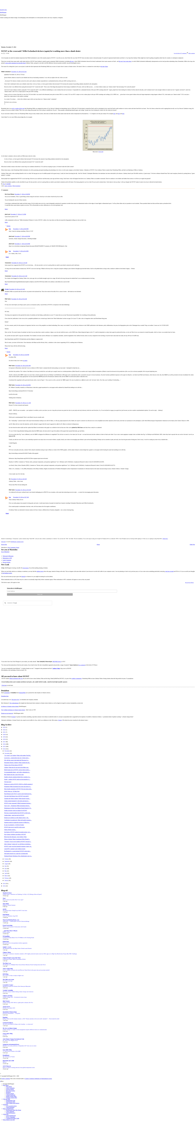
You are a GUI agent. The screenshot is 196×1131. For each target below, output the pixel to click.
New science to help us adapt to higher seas (13, 975)
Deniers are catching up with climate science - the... (16, 817)
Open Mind (6, 903)
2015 (4, 746)
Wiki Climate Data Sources (12, 1103)
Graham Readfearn (8, 1022)
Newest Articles (6, 562)
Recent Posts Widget (189, 582)
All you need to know (11, 1106)
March (6, 875)
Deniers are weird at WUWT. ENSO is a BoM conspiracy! (18, 784)
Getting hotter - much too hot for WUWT (14, 815)
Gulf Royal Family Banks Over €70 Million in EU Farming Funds (18, 937)
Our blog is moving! (7, 981)
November (7, 753)
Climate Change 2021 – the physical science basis (15, 997)
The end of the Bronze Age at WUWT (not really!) (16, 796)
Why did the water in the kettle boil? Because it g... (16, 760)
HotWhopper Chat (10, 1100)
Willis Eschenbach (16, 185)
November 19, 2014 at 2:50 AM (23, 490)
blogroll (23, 576)
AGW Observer (7, 1066)
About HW (5, 1114)
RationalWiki (22, 692)
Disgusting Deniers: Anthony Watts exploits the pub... (17, 762)
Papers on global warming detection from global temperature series (19, 1067)
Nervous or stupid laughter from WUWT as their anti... (17, 813)
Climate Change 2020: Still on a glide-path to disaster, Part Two (18, 1002)
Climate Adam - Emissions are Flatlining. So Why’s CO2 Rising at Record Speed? (22, 894)
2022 (4, 729)
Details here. (165, 538)
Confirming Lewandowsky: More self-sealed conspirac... (18, 820)
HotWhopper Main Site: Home (13, 1110)
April (5, 873)
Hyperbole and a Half (8, 1060)
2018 (4, 739)
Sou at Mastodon (5, 551)
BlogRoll (8, 1092)
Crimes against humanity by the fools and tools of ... (16, 801)
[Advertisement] (46, 30)
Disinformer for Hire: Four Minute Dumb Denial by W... (18, 808)
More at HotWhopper (8, 1108)
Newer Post (4, 544)
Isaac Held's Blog (7, 1049)
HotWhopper (3, 12)
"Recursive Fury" (15, 699)
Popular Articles (10, 1093)
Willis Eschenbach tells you (16, 678)
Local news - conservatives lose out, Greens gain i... (16, 758)
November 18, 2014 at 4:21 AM (19, 276)
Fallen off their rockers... (10, 829)
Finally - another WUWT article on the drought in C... (17, 779)
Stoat (4, 898)
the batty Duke (104, 66)
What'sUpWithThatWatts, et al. (11, 920)
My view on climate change (10, 1028)
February (6, 878)
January (6, 880)
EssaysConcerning (7, 925)
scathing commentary (77, 678)
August (6, 863)
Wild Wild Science (57, 661)
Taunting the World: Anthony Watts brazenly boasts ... (17, 798)
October (6, 859)
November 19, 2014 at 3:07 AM (21, 497)
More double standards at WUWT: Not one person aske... (18, 789)
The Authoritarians (14, 703)
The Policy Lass (7, 963)
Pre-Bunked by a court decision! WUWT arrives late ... (17, 851)
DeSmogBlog (6, 936)
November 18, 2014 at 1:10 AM (19, 262)
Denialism (5, 1104)
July (5, 866)
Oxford (13, 716)
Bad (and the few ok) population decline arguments (15, 943)
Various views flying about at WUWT (13, 765)
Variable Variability (8, 990)
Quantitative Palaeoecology (10, 1012)
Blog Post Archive (10, 1090)
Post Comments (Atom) (13, 547)
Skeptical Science (7, 893)
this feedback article (7, 573)
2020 (4, 734)
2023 (4, 727)
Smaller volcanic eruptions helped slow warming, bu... (17, 777)
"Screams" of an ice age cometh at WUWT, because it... (17, 841)
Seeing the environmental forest (11, 1044)
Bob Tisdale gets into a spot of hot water (14, 774)
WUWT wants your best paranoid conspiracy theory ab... (18, 846)
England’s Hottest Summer (9, 905)
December (7, 751)
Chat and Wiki (6, 1099)
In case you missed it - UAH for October (14, 824)
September (7, 861)
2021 (4, 732)
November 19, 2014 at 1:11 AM (23, 403)
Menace (5, 1062)
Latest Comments (7, 560)
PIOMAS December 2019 (9, 1008)
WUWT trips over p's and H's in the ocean (14, 827)
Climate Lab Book (7, 995)
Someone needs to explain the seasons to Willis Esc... (17, 822)
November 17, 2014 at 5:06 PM (22, 194)
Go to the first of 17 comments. (180, 53)
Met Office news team (8, 979)
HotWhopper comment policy (17, 541)
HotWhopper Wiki (10, 1101)
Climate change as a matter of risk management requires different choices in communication (25, 1029)
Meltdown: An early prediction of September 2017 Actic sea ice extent (19, 1045)
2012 (4, 886)
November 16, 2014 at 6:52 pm (18, 71)
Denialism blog (4, 696)
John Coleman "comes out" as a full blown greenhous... (17, 844)
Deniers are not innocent (7, 713)
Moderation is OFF (7, 558)
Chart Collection (10, 1111)
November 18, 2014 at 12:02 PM (21, 354)
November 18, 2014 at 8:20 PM (23, 385)
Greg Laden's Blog (7, 1033)
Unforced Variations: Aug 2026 (10, 916)
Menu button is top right (9, 1119)
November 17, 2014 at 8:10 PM (22, 243)
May (5, 871)
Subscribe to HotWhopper (14, 588)
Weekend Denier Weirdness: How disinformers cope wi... (18, 856)
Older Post (192, 544)
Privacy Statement (10, 1117)
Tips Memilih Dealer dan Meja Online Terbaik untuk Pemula (17, 948)
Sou (10, 229)
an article (25, 360)
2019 (4, 737)
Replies (8, 226)
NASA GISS (100, 151)
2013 (4, 883)
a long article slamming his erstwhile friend (15, 63)
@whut (7, 289)
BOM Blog (5, 974)
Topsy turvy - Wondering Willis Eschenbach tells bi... (17, 805)
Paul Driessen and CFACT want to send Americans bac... (18, 793)
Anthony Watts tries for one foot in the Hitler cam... (16, 767)
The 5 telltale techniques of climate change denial (13, 710)
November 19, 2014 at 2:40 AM (19, 479)
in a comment (82, 665)
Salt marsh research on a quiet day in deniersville (16, 853)
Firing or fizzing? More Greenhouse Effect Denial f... (17, 839)
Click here (3, 541)
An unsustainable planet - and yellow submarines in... (17, 772)
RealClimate (6, 914)
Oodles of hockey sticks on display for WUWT (15, 810)
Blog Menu (6, 1085)
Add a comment (191, 53)
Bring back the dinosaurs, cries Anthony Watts (15, 836)
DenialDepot (6, 1055)
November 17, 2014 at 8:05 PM (22, 236)
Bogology (5, 1017)
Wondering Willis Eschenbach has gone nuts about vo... (17, 786)
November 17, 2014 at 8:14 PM (20, 251)
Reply (6, 209)
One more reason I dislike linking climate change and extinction (18, 991)
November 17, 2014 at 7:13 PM (18, 214)
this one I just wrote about (125, 61)
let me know (26, 568)
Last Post (5, 1035)
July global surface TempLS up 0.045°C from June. (15, 910)
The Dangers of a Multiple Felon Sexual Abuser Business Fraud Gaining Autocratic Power (24, 964)
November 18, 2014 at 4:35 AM (17, 289)
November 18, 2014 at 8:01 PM (23, 365)
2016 (4, 744)
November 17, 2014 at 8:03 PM (20, 229)
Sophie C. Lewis (7, 947)
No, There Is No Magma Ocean (10, 1040)
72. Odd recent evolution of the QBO (12, 1051)
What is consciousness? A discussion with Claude (14, 926)
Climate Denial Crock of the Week (12, 957)
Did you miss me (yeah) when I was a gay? (13, 899)
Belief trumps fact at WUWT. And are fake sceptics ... (17, 769)
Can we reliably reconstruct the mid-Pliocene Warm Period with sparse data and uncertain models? (26, 970)
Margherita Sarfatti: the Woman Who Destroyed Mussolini (16, 986)
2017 (4, 741)
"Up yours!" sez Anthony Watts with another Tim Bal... (17, 755)
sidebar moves (40, 571)
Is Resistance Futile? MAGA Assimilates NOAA (14, 959)
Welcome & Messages (8, 556)
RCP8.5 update (6, 932)
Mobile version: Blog (11, 1096)
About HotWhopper (11, 1115)
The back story (7, 781)
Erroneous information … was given (11, 1013)
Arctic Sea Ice (6, 1006)
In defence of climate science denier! (10, 706)
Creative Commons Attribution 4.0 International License (38, 1078)
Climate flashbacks (10, 1095)
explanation (7, 692)
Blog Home (9, 1086)
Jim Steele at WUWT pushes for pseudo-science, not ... (17, 832)
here (114, 113)
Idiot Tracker (6, 1001)
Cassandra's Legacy (8, 985)
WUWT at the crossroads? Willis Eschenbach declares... (17, 803)
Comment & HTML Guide (12, 1118)
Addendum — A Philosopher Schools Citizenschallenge (16, 921)
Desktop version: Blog (11, 1097)
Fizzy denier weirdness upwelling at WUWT (15, 834)
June (5, 868)
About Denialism (10, 1107)
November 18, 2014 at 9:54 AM (19, 299)
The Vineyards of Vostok (9, 1056)
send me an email (169, 571)
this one (72, 61)
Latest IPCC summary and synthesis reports (14, 848)
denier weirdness (8, 185)
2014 (4, 749)
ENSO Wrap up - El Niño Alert (11, 791)
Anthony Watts (56, 668)
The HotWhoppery (10, 1113)
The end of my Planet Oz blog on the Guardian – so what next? (18, 1024)
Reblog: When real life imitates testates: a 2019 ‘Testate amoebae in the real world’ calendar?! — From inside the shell (31, 1018)
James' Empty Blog (8, 968)
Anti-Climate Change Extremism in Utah (13, 1039)
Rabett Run (6, 941)
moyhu (4, 909)
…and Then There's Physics (10, 930)
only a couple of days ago (18, 108)
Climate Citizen (7, 952)
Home (98, 544)
